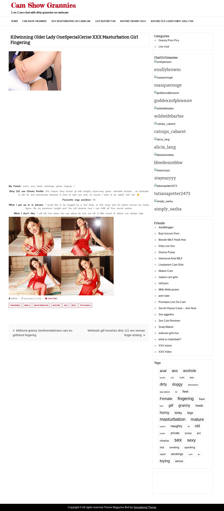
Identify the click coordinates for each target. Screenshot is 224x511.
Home (14, 21)
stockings (85, 305)
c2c (172, 377)
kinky (178, 413)
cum (181, 377)
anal (163, 371)
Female (166, 399)
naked (162, 426)
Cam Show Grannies (43, 5)
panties (162, 433)
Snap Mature (166, 326)
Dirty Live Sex (167, 246)
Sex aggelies (166, 314)
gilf (171, 405)
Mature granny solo (133, 21)
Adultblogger (166, 227)
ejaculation (165, 392)
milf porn (164, 283)
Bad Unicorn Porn (169, 233)
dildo (192, 378)
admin (14, 298)
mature (56, 305)
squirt (163, 454)
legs (190, 413)
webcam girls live (169, 333)
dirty (163, 384)
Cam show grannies (34, 21)
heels (27, 305)
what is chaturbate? (170, 339)
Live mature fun (105, 21)
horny (164, 412)
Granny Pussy (167, 252)
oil (188, 426)
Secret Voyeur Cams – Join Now (177, 308)
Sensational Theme (144, 507)
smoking (174, 447)
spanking (189, 447)
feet (185, 391)
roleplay (164, 440)
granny (184, 405)
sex (65, 305)
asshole (189, 371)
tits (199, 454)
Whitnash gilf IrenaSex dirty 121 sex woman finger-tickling (116, 333)
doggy (177, 384)
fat (176, 392)
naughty (176, 426)
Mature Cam (166, 270)
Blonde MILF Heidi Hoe (172, 239)
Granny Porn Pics (169, 40)
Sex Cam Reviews (169, 320)
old (197, 426)
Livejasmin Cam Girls (171, 264)
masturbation (41, 305)
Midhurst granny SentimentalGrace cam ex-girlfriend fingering (43, 333)
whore (179, 461)
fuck (161, 406)
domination (193, 385)
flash (202, 399)
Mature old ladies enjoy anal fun (172, 21)
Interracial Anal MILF (171, 258)
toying (165, 461)
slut (162, 447)
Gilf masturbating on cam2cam (70, 21)
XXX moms (165, 345)
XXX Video (165, 351)
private (175, 433)
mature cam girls (168, 277)
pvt (199, 433)
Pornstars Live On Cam (172, 302)
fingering (15, 305)
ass (175, 371)
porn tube (164, 295)
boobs (162, 378)
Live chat (52, 298)
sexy (73, 305)
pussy (188, 433)
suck (190, 454)
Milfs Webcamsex (169, 289)
